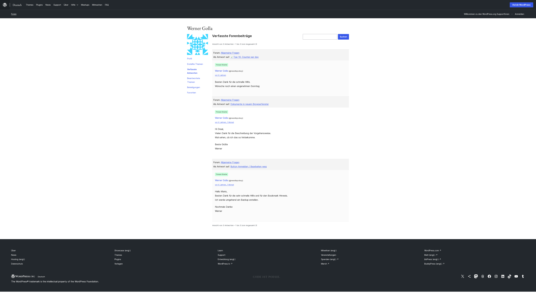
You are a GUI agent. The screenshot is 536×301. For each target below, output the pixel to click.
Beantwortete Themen (193, 80)
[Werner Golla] (197, 45)
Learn (220, 250)
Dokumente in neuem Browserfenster (249, 104)
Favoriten (191, 92)
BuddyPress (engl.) (434, 264)
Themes (118, 255)
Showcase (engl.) (122, 250)
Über (13, 250)
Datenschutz (17, 264)
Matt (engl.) (431, 255)
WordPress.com (432, 250)
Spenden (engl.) (330, 259)
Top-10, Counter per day (246, 57)
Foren (13, 14)
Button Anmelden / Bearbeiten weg (248, 166)
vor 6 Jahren (220, 75)
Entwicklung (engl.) (226, 259)
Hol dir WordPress (521, 5)
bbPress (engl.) (432, 259)
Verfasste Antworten (192, 71)
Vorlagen (118, 264)
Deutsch (41, 276)
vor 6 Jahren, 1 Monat (224, 122)
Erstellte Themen (195, 64)
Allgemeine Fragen (230, 52)
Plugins (117, 259)
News (13, 255)
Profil (189, 58)
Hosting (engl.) (18, 259)
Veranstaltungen (328, 255)
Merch (325, 264)
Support (221, 255)
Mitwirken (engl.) (329, 250)
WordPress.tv (225, 264)
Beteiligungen (193, 87)
